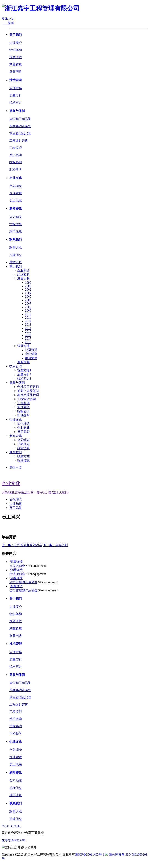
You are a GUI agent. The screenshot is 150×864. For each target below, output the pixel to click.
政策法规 (15, 231)
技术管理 (15, 80)
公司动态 (15, 217)
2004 (28, 293)
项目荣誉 (31, 358)
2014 (28, 328)
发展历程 (15, 57)
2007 (28, 303)
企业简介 (15, 42)
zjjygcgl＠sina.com (13, 840)
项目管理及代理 (20, 133)
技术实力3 (24, 378)
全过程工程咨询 (20, 119)
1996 (28, 282)
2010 (28, 314)
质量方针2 (24, 374)
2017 (28, 338)
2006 (28, 300)
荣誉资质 (15, 64)
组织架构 (15, 50)
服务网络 (15, 71)
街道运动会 (17, 565)
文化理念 (15, 186)
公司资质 (31, 350)
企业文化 (15, 177)
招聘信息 (15, 255)
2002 (28, 289)
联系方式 (15, 247)
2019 (28, 342)
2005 (28, 296)
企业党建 (15, 193)
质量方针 (15, 95)
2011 (28, 317)
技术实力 (15, 102)
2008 (28, 307)
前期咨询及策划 (20, 126)
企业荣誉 (31, 354)
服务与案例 (17, 110)
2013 (28, 324)
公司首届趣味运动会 (22, 545)
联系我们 (15, 239)
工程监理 (15, 147)
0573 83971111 (11, 826)
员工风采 (15, 200)
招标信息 (15, 224)
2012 (28, 321)
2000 (28, 286)
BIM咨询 (15, 169)
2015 (28, 331)
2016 (28, 335)
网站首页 (15, 262)
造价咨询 (15, 155)
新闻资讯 (15, 208)
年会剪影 (55, 545)
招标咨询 (15, 162)
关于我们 (15, 34)
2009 (28, 310)
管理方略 (15, 88)
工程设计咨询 (18, 140)
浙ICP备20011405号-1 (89, 854)
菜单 (8, 23)
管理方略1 (24, 370)
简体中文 (8, 18)
